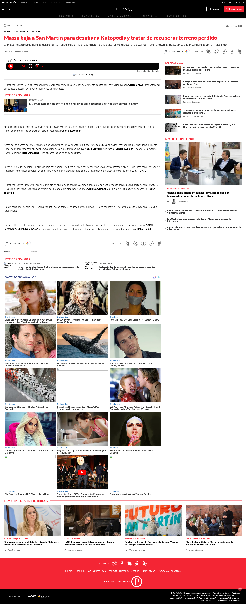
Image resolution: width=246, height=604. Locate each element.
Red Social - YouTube (137, 563)
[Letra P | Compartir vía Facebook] (224, 51)
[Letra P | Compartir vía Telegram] (232, 51)
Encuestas (149, 16)
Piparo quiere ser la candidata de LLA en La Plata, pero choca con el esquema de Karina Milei (204, 228)
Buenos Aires (94, 571)
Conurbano (22, 25)
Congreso (176, 571)
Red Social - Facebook (122, 563)
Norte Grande (149, 571)
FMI (44, 2)
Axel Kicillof (70, 2)
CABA (104, 571)
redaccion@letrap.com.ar (229, 598)
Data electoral (120, 16)
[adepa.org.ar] (32, 596)
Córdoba (135, 571)
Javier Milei (25, 2)
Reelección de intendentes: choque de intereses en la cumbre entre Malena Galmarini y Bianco (202, 211)
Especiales (91, 16)
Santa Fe (113, 571)
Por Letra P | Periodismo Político (17, 51)
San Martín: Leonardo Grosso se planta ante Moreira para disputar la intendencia (199, 220)
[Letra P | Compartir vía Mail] (240, 51)
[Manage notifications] (240, 589)
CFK (36, 2)
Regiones (66, 16)
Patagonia (163, 571)
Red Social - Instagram (129, 563)
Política (33, 251)
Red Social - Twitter (114, 563)
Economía (80, 571)
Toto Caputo (55, 2)
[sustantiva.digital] (44, 596)
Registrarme (235, 9)
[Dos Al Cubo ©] (13, 596)
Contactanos (104, 563)
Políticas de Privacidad (230, 600)
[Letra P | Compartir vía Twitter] (216, 51)
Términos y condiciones (210, 600)
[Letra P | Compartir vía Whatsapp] (208, 51)
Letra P (10, 25)
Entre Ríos (124, 571)
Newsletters (176, 16)
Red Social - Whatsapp (144, 563)
